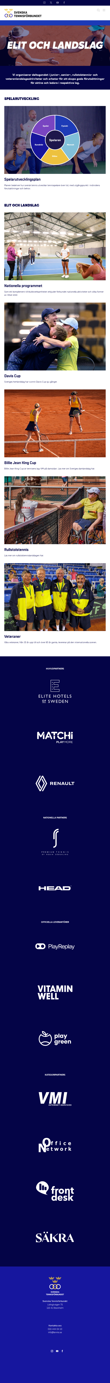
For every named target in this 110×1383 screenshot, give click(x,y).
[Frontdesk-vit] (55, 1170)
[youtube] (57, 1351)
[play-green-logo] (55, 1018)
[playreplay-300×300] (55, 926)
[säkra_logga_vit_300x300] (55, 1216)
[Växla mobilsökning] (98, 10)
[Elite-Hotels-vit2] (55, 671)
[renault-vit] (55, 763)
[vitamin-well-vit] (55, 972)
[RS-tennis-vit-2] (55, 821)
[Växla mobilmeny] (104, 10)
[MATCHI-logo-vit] (55, 717)
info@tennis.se (55, 1332)
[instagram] (52, 1351)
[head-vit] (55, 867)
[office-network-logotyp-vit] (55, 1124)
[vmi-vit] (55, 1078)
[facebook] (62, 1351)
